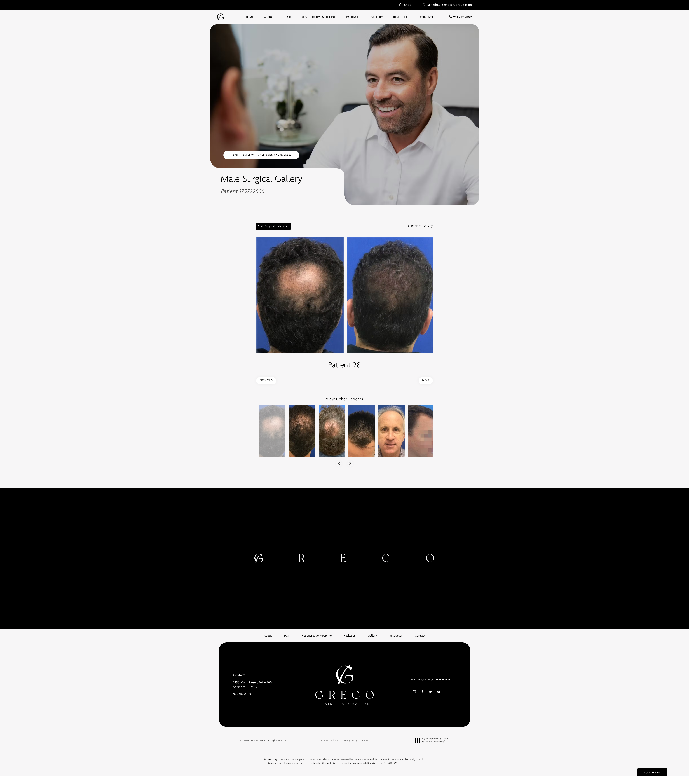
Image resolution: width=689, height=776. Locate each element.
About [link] (269, 17)
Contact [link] (426, 17)
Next (425, 380)
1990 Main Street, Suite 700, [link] (252, 685)
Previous (266, 380)
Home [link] (249, 17)
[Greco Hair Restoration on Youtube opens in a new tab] (438, 691)
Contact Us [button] (652, 772)
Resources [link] (401, 17)
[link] (460, 16)
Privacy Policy (350, 740)
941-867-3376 (390, 763)
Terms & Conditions (329, 740)
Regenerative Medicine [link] (318, 17)
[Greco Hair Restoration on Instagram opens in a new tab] (414, 691)
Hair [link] (287, 17)
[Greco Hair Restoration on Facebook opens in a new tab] (422, 691)
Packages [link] (353, 17)
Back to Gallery (421, 226)
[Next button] (350, 464)
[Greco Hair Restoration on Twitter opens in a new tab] (430, 691)
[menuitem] (249, 17)
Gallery (248, 155)
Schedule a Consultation (397, 559)
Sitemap (365, 740)
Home (235, 155)
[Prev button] (339, 464)
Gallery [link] (377, 17)
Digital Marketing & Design (435, 740)
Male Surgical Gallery (275, 155)
